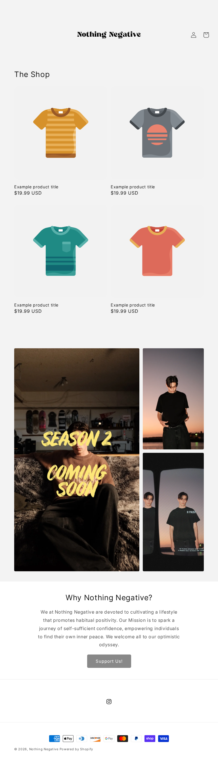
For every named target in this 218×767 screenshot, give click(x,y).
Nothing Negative (43, 749)
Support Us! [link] (109, 661)
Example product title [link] (36, 186)
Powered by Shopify (76, 749)
